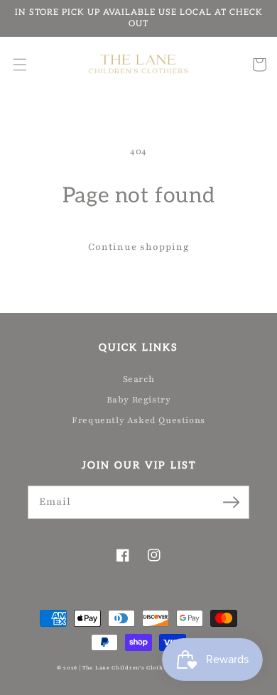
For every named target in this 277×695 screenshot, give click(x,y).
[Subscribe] (231, 502)
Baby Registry (139, 399)
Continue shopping (139, 247)
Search (139, 379)
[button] (20, 64)
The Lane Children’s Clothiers (128, 668)
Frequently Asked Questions (138, 420)
